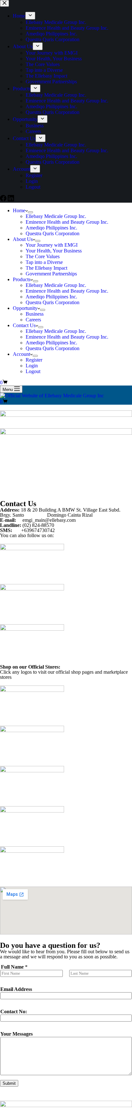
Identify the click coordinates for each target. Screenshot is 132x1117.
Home (19, 210)
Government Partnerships (51, 273)
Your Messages (16, 1034)
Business (35, 314)
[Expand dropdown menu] (30, 212)
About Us (23, 239)
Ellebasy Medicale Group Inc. (56, 216)
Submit (9, 1083)
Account (21, 354)
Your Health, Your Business (54, 250)
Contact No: (13, 1011)
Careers (33, 319)
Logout (33, 371)
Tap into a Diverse (44, 262)
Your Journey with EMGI (52, 245)
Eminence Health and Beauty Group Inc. (67, 222)
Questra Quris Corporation (52, 233)
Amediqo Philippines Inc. (51, 227)
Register (34, 360)
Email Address (16, 989)
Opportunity (25, 308)
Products (21, 279)
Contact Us (24, 325)
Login (32, 365)
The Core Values (43, 256)
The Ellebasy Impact (46, 268)
